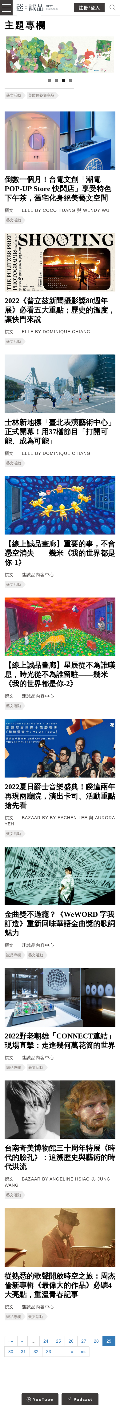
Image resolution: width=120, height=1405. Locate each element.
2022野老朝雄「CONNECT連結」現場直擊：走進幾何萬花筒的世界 (60, 1040)
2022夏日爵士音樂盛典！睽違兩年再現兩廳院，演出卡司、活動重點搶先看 (60, 796)
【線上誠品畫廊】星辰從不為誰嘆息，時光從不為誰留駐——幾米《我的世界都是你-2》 (60, 674)
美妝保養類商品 (41, 95)
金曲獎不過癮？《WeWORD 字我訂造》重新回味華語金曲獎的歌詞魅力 (60, 923)
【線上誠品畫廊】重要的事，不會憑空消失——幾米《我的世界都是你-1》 (60, 553)
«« (11, 1341)
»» (83, 1351)
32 (36, 1351)
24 (45, 1341)
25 (58, 1341)
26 (71, 1341)
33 (48, 1351)
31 (23, 1351)
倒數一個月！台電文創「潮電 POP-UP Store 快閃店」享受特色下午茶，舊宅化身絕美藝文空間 (58, 188)
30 (10, 1351)
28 (96, 1341)
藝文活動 (13, 95)
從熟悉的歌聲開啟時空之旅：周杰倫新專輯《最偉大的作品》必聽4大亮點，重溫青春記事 (60, 1285)
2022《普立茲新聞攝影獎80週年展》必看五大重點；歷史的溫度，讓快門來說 (60, 310)
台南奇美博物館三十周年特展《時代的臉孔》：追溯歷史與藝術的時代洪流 (60, 1157)
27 (83, 1341)
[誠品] (37, 7)
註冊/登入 (89, 8)
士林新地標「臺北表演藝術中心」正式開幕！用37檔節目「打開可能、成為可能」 (60, 431)
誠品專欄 (13, 955)
